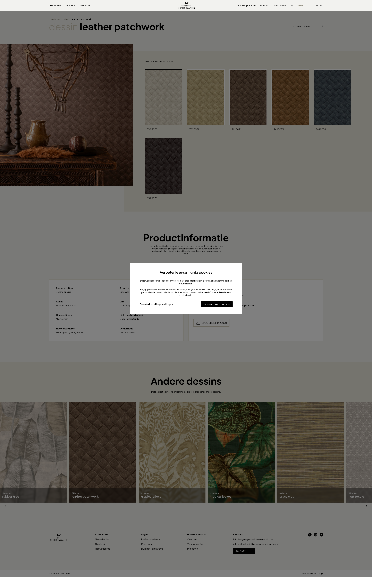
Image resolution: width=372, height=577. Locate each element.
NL (317, 5)
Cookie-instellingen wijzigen (156, 304)
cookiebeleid (185, 295)
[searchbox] (303, 5)
